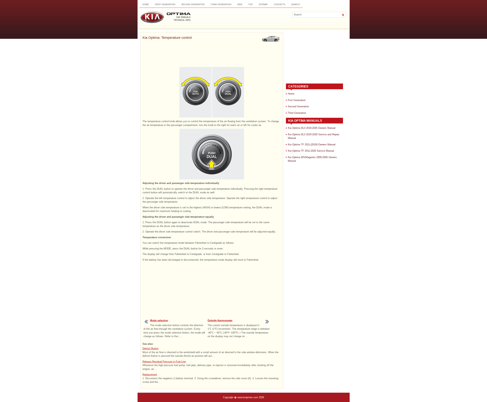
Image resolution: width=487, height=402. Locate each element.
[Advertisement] (211, 53)
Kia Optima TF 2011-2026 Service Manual (311, 150)
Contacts (279, 4)
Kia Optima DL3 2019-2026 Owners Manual (311, 128)
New (239, 4)
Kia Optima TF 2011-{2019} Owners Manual (311, 144)
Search (295, 4)
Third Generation (221, 4)
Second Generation (193, 4)
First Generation (165, 4)
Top (250, 4)
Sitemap (263, 4)
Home (145, 4)
